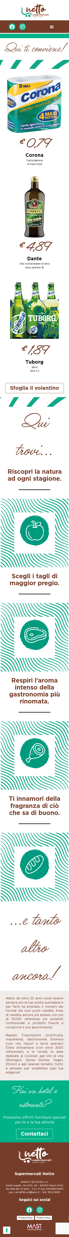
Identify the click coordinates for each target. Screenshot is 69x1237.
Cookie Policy (43, 1217)
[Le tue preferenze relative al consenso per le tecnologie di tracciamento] (6, 1230)
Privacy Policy (25, 1217)
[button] (52, 26)
